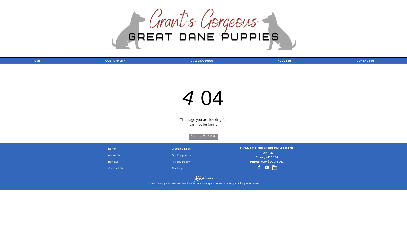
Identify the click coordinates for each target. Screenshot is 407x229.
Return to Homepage (203, 135)
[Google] (274, 168)
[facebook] (259, 168)
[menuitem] (36, 61)
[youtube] (266, 168)
